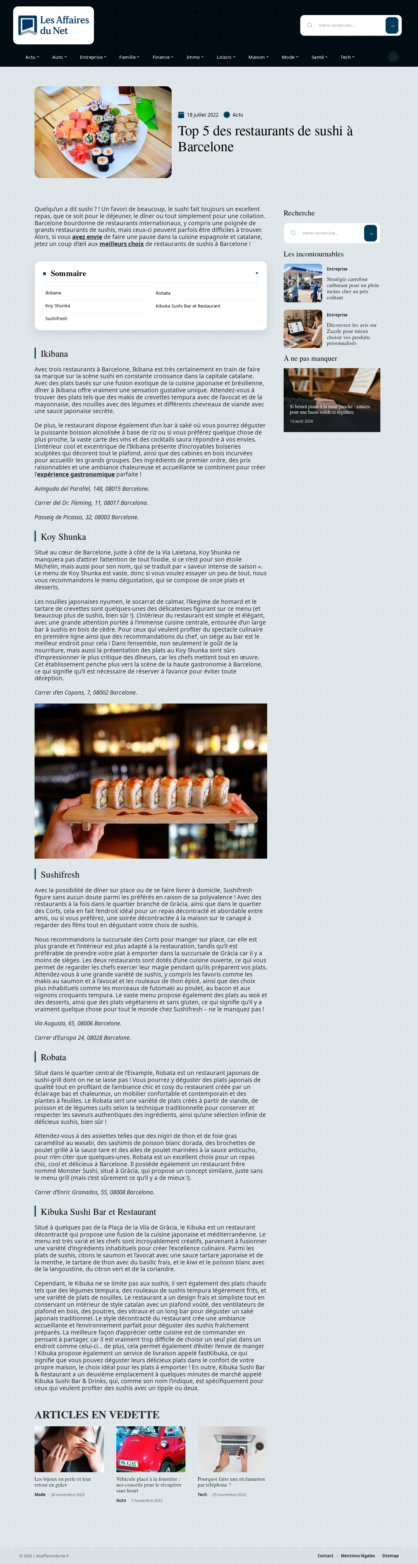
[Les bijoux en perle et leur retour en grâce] (69, 1449)
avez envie (87, 237)
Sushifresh (56, 318)
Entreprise (337, 269)
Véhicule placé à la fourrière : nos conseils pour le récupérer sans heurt (148, 1484)
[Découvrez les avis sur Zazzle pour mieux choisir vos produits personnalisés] (303, 329)
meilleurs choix (121, 244)
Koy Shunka (57, 305)
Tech (202, 1494)
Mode (40, 1494)
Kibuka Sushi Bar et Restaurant (188, 306)
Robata (163, 293)
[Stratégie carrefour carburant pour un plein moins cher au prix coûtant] (303, 283)
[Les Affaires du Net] (53, 25)
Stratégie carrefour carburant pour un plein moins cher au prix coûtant (353, 287)
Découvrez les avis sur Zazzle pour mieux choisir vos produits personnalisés (352, 333)
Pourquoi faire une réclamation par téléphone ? (231, 1481)
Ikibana (53, 292)
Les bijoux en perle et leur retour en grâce (63, 1481)
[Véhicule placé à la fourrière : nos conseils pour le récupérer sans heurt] (151, 1449)
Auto (121, 1500)
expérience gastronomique (76, 474)
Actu (238, 115)
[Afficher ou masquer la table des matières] (173, 273)
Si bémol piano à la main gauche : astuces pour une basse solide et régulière (330, 409)
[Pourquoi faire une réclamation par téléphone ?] (232, 1449)
